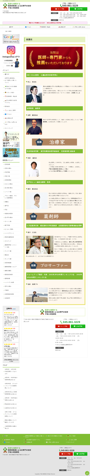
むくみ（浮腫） (9, 229)
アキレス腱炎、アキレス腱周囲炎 (11, 197)
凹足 (6, 209)
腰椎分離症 (8, 270)
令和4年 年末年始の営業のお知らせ (11, 399)
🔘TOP (11, 27)
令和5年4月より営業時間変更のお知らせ (11, 393)
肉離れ (7, 201)
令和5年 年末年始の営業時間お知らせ (11, 378)
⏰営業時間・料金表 (45, 27)
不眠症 (7, 290)
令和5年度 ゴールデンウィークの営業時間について (11, 386)
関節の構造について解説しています (11, 421)
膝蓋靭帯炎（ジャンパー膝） (11, 246)
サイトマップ (9, 128)
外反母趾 (7, 172)
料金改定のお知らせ (11, 404)
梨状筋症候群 (9, 274)
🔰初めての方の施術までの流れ (11, 87)
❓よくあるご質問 (10, 110)
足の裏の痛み (9, 188)
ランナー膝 (8, 251)
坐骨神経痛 (8, 262)
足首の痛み (8, 168)
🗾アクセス (28, 27)
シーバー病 (8, 191)
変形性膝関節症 (9, 237)
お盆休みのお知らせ (11, 408)
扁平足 (7, 205)
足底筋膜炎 (8, 180)
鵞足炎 (7, 255)
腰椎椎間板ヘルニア (11, 266)
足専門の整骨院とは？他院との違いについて (11, 80)
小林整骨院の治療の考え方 (11, 427)
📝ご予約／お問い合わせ (78, 27)
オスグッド (8, 241)
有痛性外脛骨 (9, 213)
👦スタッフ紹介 (9, 92)
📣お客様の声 (61, 27)
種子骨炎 (7, 225)
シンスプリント (9, 233)
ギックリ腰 (8, 259)
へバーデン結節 (9, 282)
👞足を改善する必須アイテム (11, 101)
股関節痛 (7, 278)
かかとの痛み (9, 184)
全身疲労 (7, 298)
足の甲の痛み (9, 217)
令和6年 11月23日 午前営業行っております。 (11, 371)
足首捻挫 (7, 164)
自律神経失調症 (9, 294)
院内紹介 (7, 106)
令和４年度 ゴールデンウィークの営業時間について (11, 414)
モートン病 (8, 221)
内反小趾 (7, 176)
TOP (6, 31)
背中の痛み (8, 286)
